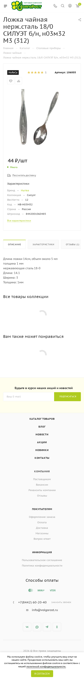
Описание (14, 244)
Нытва (25, 190)
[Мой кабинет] (70, 6)
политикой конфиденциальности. (46, 666)
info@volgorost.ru (45, 610)
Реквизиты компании (42, 490)
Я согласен (42, 673)
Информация (42, 552)
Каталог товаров (42, 419)
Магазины (42, 533)
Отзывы (42, 495)
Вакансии (42, 484)
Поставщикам (42, 479)
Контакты (42, 458)
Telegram (47, 627)
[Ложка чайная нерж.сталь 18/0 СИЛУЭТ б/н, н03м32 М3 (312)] (42, 118)
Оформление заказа (42, 517)
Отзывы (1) (72, 244)
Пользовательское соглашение (42, 560)
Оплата (42, 522)
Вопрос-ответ (42, 538)
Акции (42, 442)
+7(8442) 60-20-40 (32, 602)
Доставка (42, 528)
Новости (42, 434)
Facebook (37, 627)
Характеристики (43, 244)
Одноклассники (57, 627)
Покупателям (42, 509)
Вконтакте (27, 627)
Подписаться (67, 396)
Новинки (42, 450)
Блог (41, 426)
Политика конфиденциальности (42, 565)
